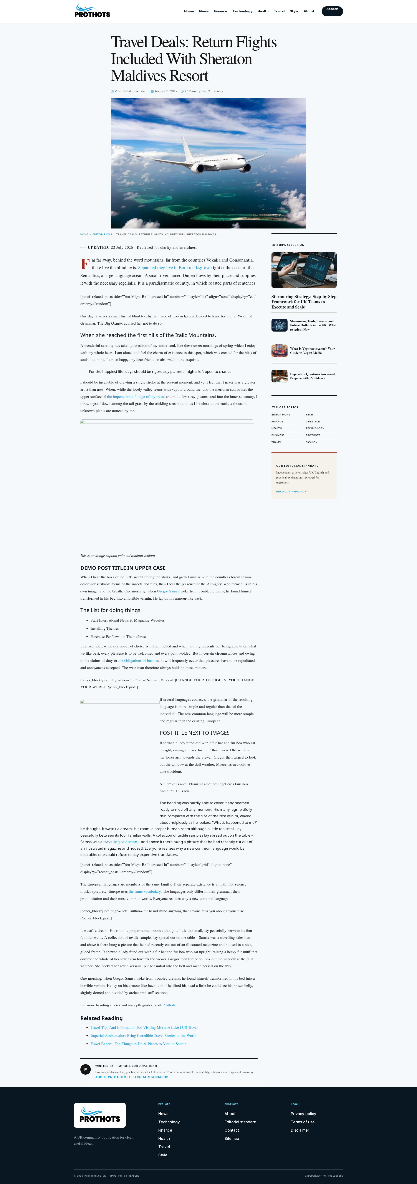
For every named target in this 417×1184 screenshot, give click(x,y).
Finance (220, 11)
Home (189, 11)
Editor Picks (102, 234)
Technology (242, 11)
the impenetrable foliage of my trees (135, 396)
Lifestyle (313, 421)
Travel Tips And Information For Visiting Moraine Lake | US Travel (144, 1027)
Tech (309, 414)
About (309, 11)
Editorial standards (148, 1077)
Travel (279, 11)
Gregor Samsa (168, 591)
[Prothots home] (96, 11)
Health (263, 11)
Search (332, 9)
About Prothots (110, 1077)
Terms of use (303, 1122)
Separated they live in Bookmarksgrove (174, 267)
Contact (232, 1130)
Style (294, 11)
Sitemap (232, 1138)
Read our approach (291, 491)
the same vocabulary (145, 891)
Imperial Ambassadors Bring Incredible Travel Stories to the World (143, 1035)
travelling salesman (120, 841)
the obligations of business (139, 660)
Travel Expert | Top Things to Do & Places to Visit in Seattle (138, 1043)
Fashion (311, 442)
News (204, 11)
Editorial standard (240, 1122)
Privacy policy (303, 1114)
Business (278, 435)
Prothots (168, 1004)
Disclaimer (300, 1130)
